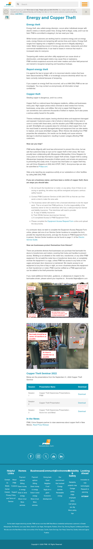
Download (82, 394)
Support (14, 492)
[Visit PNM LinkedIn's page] (61, 456)
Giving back (47, 477)
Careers (7, 492)
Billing (22, 483)
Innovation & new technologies (85, 482)
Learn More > (19, 14)
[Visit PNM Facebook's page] (31, 456)
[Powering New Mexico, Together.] (9, 4)
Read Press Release (41, 424)
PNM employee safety (72, 497)
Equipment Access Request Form (61, 221)
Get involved (60, 483)
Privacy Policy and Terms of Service (11, 498)
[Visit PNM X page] (46, 456)
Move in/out (22, 499)
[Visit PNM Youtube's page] (54, 456)
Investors (14, 486)
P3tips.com (43, 166)
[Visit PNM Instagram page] (38, 456)
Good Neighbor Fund (47, 483)
